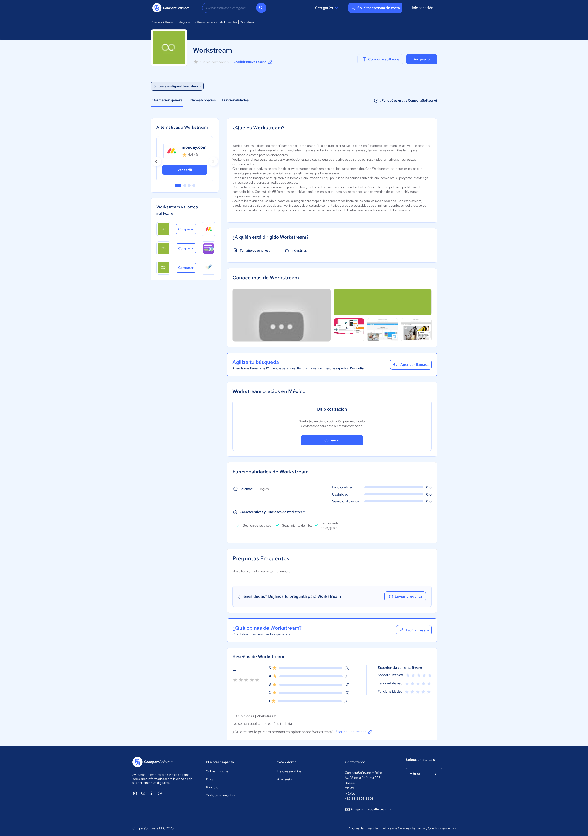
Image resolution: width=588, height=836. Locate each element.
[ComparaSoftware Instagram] (160, 793)
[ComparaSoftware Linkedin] (135, 793)
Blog (209, 779)
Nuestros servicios (288, 771)
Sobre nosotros (217, 771)
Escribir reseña (417, 630)
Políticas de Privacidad (363, 828)
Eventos (212, 787)
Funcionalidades (235, 100)
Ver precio (422, 59)
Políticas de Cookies (395, 828)
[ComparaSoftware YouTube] (143, 793)
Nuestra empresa (220, 762)
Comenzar (332, 440)
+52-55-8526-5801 (359, 798)
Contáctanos (355, 762)
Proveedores (285, 762)
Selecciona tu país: (421, 759)
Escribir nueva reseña (250, 62)
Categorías (324, 8)
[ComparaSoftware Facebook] (151, 793)
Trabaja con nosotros (221, 795)
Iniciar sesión (422, 7)
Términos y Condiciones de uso (434, 828)
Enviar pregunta (408, 596)
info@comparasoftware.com (371, 809)
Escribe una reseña (350, 731)
